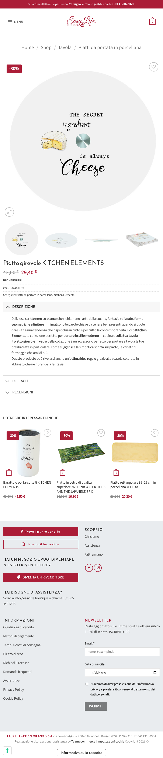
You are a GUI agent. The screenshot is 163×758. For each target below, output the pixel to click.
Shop (46, 47)
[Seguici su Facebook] (89, 568)
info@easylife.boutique (31, 598)
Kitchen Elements (63, 295)
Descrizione (23, 306)
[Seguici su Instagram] (98, 568)
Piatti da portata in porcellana (110, 47)
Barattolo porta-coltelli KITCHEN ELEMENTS (27, 485)
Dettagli (20, 381)
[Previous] (11, 139)
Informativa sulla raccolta (81, 753)
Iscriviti (96, 706)
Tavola (65, 47)
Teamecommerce (83, 741)
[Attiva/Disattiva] (7, 307)
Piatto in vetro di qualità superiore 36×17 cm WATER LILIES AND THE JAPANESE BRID (81, 487)
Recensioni (22, 392)
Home (27, 47)
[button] (15, 21)
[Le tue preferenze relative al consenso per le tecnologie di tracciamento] (7, 751)
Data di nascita (95, 664)
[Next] (151, 139)
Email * (89, 643)
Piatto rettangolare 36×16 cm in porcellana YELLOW (133, 485)
